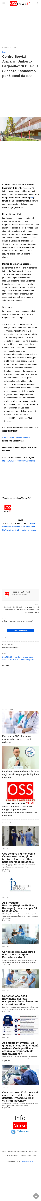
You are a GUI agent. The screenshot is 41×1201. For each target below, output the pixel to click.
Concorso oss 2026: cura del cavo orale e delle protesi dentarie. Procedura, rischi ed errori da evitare (20, 1096)
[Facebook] (3, 181)
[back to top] (36, 1196)
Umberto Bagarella (27, 659)
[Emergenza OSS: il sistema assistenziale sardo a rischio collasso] (20, 722)
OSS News (6, 848)
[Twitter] (14, 181)
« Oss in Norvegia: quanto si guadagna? (17, 621)
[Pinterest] (16, 181)
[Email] (19, 181)
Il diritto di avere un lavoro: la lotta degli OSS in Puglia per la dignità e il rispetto (20, 774)
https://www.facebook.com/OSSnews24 (19, 461)
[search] (37, 3)
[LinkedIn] (6, 181)
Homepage (5, 47)
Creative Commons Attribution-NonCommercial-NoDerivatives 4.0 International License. (19, 526)
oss (31, 198)
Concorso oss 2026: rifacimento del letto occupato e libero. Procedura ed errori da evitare (20, 1000)
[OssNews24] (20, 3)
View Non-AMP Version (28, 1161)
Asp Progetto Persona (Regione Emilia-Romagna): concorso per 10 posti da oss (19, 906)
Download (26, 437)
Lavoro (14, 47)
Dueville (17, 657)
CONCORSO (7, 657)
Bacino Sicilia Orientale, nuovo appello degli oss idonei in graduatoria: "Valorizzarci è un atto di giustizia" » (21, 609)
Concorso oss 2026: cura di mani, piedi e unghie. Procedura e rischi (19, 954)
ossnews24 (14, 659)
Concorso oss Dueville (12, 437)
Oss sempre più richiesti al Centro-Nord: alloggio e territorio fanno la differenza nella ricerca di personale (19, 857)
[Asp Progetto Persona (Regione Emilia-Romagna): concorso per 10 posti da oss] (20, 885)
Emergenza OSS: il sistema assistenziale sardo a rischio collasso (17, 739)
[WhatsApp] (11, 181)
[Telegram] (8, 181)
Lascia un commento (20, 631)
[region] (20, 25)
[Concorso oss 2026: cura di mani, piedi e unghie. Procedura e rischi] (20, 934)
